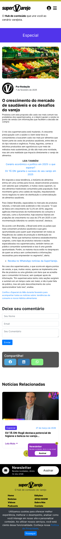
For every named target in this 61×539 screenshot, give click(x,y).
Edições (38, 495)
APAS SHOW (41, 499)
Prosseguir (30, 533)
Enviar (7, 342)
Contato (38, 506)
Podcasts (13, 506)
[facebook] (10, 362)
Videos (11, 502)
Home (11, 495)
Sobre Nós (39, 502)
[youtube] (37, 362)
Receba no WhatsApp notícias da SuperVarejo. (33, 260)
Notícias (12, 499)
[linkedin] (23, 362)
